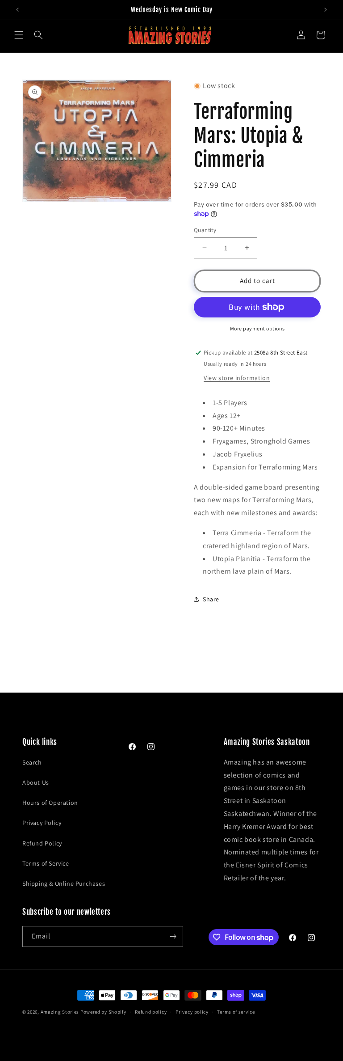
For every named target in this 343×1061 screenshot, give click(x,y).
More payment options (257, 328)
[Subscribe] (173, 936)
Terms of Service (45, 863)
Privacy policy (192, 1012)
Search (32, 762)
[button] (19, 35)
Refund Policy (42, 843)
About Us (35, 782)
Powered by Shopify (103, 1012)
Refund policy (151, 1012)
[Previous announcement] (17, 10)
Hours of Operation (50, 803)
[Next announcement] (325, 10)
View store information (237, 378)
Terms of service (236, 1012)
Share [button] (211, 599)
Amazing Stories (60, 1012)
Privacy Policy (41, 823)
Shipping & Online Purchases (63, 883)
